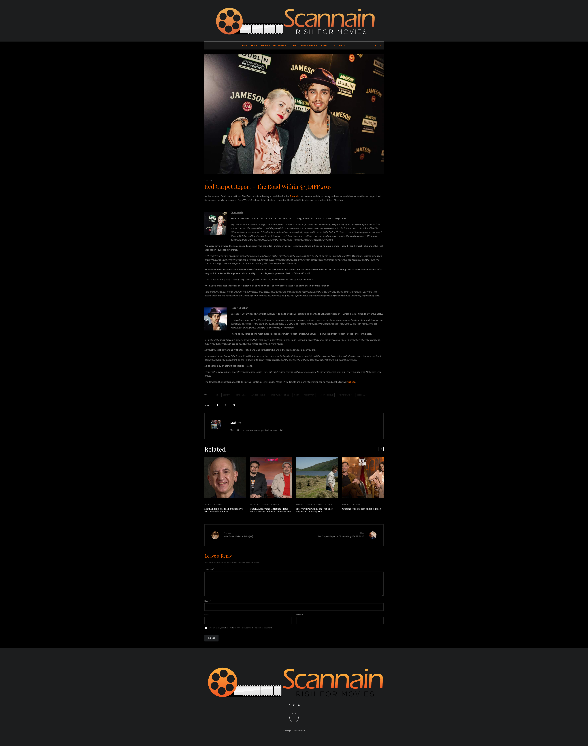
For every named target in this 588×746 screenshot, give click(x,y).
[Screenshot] (271, 477)
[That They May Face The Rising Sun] (317, 477)
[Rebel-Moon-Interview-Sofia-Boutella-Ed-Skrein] (363, 477)
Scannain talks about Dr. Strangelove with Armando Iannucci (223, 510)
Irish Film (328, 504)
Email (207, 614)
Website (299, 614)
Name (207, 601)
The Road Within (345, 395)
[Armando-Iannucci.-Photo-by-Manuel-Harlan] (225, 477)
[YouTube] (298, 705)
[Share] (217, 405)
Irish (244, 45)
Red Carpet (309, 395)
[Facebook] (375, 45)
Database (278, 45)
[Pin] (234, 405)
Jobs (293, 45)
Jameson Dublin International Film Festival (270, 395)
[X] (381, 45)
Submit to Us (328, 45)
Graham (235, 423)
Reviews (265, 45)
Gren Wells (242, 395)
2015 (216, 395)
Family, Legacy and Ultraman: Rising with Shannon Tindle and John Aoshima (270, 510)
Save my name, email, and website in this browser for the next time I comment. (240, 628)
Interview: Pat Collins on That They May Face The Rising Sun (314, 510)
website (351, 381)
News (254, 45)
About (342, 45)
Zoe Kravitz (363, 395)
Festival (309, 504)
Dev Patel (227, 395)
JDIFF (297, 395)
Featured (208, 504)
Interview (208, 180)
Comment (209, 569)
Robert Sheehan (326, 395)
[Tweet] (225, 405)
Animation (255, 504)
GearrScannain (308, 45)
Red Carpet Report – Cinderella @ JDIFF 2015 (340, 535)
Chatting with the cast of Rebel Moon (361, 508)
